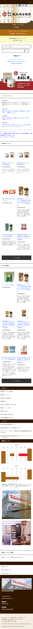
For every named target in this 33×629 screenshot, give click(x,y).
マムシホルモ (20, 59)
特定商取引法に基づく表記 (7, 619)
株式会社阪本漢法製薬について (8, 424)
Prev (2, 79)
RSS (12, 621)
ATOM (15, 621)
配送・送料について (15, 617)
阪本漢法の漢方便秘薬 (16, 63)
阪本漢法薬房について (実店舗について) (10, 427)
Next (30, 79)
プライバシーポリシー (18, 619)
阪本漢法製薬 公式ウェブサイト (17, 38)
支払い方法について (6, 617)
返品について (23, 617)
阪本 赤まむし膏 (17, 40)
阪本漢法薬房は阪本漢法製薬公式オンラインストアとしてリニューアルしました (16, 436)
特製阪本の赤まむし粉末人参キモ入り (16, 61)
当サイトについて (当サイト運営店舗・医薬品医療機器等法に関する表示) (16, 431)
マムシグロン (12, 59)
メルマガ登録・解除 (6, 621)
